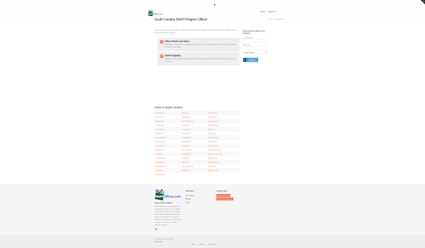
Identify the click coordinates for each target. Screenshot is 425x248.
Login (187, 202)
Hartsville (185, 142)
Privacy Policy (158, 241)
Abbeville (158, 113)
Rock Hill (158, 162)
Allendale (211, 113)
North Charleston (214, 154)
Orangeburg (159, 158)
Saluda (184, 162)
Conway (185, 129)
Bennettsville (186, 121)
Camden (158, 125)
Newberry (185, 154)
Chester (184, 125)
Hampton (158, 142)
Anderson (158, 117)
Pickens (184, 158)
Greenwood (212, 137)
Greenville (185, 137)
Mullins (157, 154)
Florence (185, 133)
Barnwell (211, 117)
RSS (155, 228)
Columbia (158, 129)
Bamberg (185, 117)
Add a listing (189, 195)
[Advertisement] (199, 84)
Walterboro (212, 170)
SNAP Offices (174, 13)
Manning (158, 150)
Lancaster (158, 146)
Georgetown (159, 137)
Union (157, 170)
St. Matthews (159, 166)
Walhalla (185, 170)
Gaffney (211, 133)
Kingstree (211, 142)
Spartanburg (212, 162)
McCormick (186, 150)
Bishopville (211, 121)
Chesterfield (212, 125)
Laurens (185, 146)
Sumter (210, 166)
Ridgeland (211, 158)
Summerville (186, 166)
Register (188, 199)
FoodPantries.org (223, 195)
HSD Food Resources (225, 199)
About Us (271, 12)
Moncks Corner (213, 150)
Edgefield (158, 133)
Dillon (210, 129)
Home (263, 12)
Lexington (211, 146)
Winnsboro (159, 174)
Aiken (184, 113)
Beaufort (158, 121)
